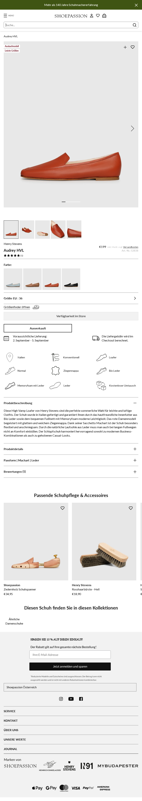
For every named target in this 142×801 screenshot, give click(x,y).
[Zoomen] (125, 47)
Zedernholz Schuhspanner (20, 589)
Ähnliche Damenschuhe (14, 621)
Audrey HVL (11, 36)
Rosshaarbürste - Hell (85, 589)
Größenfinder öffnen (17, 307)
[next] (132, 128)
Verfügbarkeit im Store (71, 316)
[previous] (10, 128)
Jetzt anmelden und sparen (70, 666)
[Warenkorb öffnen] (104, 16)
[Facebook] (81, 699)
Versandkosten (130, 247)
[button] (71, 255)
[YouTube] (71, 699)
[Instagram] (61, 699)
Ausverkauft (38, 328)
